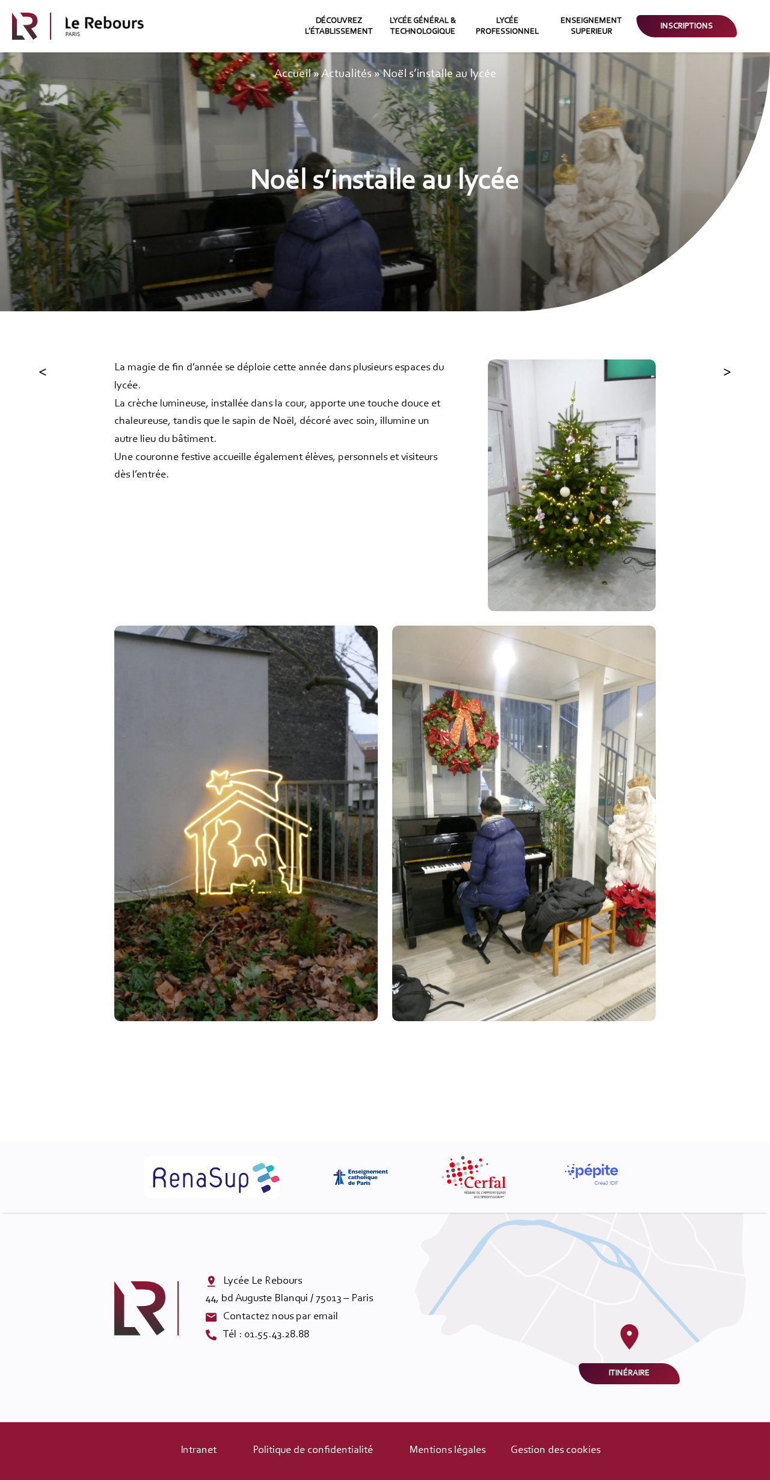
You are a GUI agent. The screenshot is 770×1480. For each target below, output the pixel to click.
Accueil (292, 74)
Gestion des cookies (555, 1450)
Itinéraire (629, 1373)
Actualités (346, 74)
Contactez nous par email (280, 1316)
